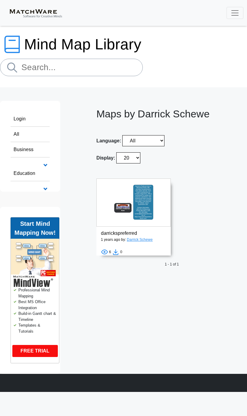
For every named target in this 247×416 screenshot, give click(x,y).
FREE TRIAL (34, 350)
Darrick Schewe (140, 239)
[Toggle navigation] (235, 13)
